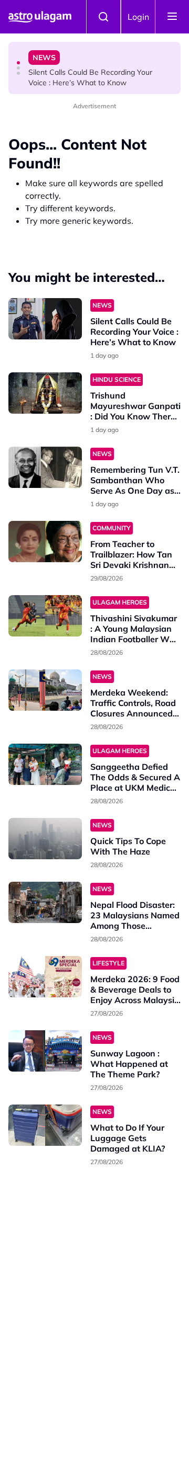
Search (103, 16)
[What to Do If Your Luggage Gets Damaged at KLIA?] (45, 1125)
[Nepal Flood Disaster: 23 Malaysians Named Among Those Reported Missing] (45, 902)
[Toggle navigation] (172, 16)
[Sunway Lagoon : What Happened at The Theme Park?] (45, 1051)
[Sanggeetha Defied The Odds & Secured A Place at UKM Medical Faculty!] (45, 764)
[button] (18, 62)
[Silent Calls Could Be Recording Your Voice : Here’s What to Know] (45, 318)
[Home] (39, 16)
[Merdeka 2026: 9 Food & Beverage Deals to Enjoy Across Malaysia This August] (45, 976)
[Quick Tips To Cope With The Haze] (45, 838)
